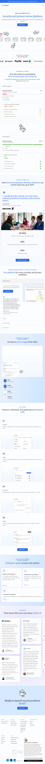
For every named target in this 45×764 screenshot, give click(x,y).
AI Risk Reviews (23, 723)
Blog (2, 743)
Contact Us (3, 741)
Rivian (31, 723)
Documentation (4, 723)
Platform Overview (4, 721)
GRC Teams (13, 721)
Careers (2, 739)
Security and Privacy (15, 737)
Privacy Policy (13, 739)
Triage (21, 731)
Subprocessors (14, 741)
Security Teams (14, 723)
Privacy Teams (13, 725)
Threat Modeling (23, 721)
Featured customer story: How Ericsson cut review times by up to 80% (22, 1)
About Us (3, 737)
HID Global (32, 725)
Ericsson (31, 721)
